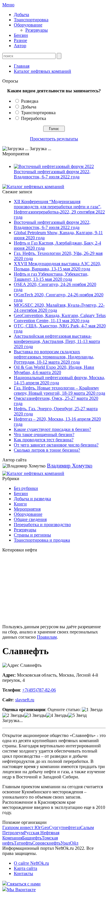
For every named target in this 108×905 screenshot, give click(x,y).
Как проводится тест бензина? (43, 439)
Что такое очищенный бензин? (44, 434)
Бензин (21, 35)
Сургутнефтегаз (64, 827)
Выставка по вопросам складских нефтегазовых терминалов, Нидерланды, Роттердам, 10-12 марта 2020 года (54, 356)
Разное (20, 40)
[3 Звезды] (35, 715)
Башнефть (32, 837)
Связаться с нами (24, 883)
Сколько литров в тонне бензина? (47, 450)
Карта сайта (25, 868)
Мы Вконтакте (21, 889)
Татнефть (23, 843)
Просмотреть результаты (54, 138)
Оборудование (28, 24)
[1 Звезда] (92, 709)
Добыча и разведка (32, 498)
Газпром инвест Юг (21, 827)
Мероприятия (27, 509)
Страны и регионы (32, 534)
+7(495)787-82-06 (39, 690)
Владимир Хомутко (69, 466)
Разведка (29, 101)
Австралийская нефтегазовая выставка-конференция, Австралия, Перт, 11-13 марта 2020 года (57, 341)
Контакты (23, 873)
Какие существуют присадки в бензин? (52, 429)
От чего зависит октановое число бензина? (56, 444)
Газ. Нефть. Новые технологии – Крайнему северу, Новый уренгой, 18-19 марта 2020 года (59, 390)
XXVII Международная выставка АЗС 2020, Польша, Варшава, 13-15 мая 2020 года (57, 266)
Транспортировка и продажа (42, 540)
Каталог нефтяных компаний (42, 71)
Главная (21, 66)
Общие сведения (30, 519)
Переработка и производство (42, 524)
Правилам (47, 637)
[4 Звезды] (57, 715)
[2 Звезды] (13, 715)
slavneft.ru (24, 699)
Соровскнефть (46, 843)
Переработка (33, 118)
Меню (8, 4)
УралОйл (69, 843)
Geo (45, 827)
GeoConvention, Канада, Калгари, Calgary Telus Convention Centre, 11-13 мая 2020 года (60, 318)
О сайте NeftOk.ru (31, 863)
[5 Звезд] (77, 715)
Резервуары (36, 30)
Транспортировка (31, 19)
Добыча (21, 14)
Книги (20, 503)
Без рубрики (26, 488)
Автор (20, 45)
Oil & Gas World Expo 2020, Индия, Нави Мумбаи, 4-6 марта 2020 (54, 370)
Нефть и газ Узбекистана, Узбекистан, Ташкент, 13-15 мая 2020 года (51, 277)
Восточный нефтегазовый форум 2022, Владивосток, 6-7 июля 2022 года (52, 174)
